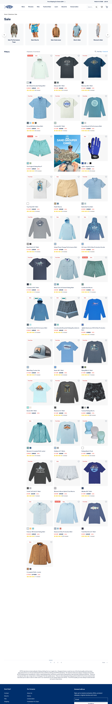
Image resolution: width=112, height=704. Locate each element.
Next (103, 662)
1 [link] (50, 662)
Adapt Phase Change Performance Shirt (65, 247)
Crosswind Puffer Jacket (34, 572)
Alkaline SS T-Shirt (86, 491)
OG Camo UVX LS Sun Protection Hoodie (93, 247)
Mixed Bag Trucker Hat (33, 370)
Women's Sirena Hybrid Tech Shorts (64, 491)
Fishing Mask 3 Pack (87, 451)
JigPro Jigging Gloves (87, 166)
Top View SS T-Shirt (32, 207)
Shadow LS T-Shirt (59, 410)
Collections (11, 14)
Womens (30, 6)
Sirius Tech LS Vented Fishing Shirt (64, 287)
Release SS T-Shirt (59, 86)
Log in (106, 1)
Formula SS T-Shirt (59, 126)
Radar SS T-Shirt (59, 370)
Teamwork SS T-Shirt (33, 287)
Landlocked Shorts (86, 287)
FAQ (5, 699)
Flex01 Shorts (58, 207)
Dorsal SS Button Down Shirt (35, 126)
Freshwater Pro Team (33, 701)
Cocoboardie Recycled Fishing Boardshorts (66, 328)
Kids (38, 6)
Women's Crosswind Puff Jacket (36, 451)
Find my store (98, 1)
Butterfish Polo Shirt (87, 207)
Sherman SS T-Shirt (87, 86)
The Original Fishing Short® (34, 166)
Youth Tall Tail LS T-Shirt (34, 491)
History (29, 696)
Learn (56, 6)
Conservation (74, 6)
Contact (6, 693)
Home (5, 14)
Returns (6, 696)
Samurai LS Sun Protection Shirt (63, 531)
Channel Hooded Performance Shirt (37, 328)
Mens (23, 6)
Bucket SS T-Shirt (32, 410)
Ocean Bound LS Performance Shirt (91, 126)
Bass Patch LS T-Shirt (33, 247)
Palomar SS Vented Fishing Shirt (36, 531)
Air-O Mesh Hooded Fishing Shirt (36, 86)
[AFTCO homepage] (8, 7)
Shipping (6, 701)
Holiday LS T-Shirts (59, 451)
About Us (64, 6)
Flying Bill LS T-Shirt (87, 370)
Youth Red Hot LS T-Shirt (88, 531)
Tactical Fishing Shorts (87, 410)
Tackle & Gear (47, 6)
